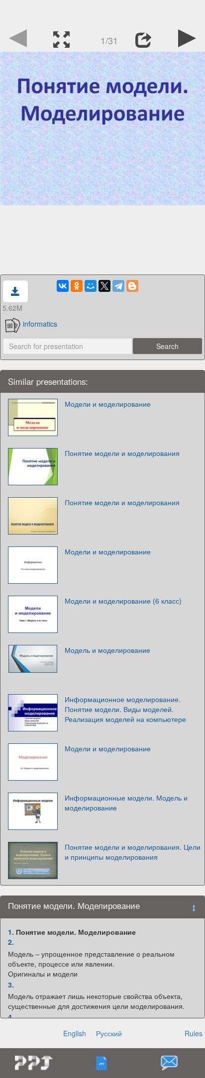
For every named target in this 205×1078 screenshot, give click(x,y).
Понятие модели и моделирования (122, 453)
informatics (40, 324)
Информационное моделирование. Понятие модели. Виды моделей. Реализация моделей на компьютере (125, 709)
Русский (109, 1033)
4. (11, 1017)
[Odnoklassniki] (77, 286)
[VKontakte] (63, 286)
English (74, 1033)
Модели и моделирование (108, 404)
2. (11, 942)
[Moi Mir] (91, 286)
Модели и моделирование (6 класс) (123, 601)
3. (11, 984)
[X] (104, 286)
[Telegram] (118, 286)
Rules (194, 1033)
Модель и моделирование (107, 650)
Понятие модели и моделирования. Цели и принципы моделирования (133, 852)
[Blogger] (132, 286)
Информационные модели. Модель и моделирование (126, 802)
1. (11, 932)
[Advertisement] (102, 12)
